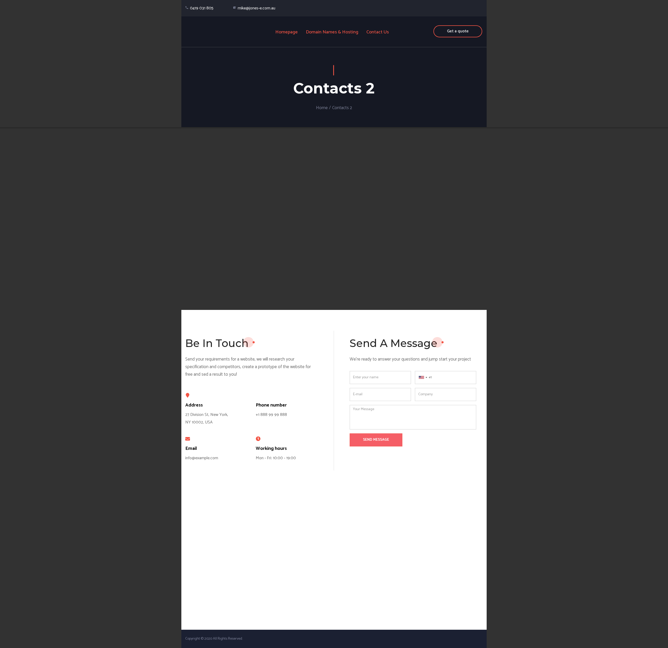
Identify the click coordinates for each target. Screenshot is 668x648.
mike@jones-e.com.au (256, 8)
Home (322, 108)
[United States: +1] (422, 377)
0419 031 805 (201, 8)
